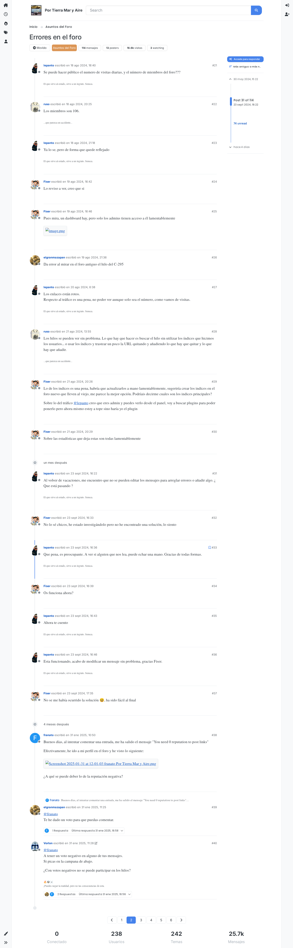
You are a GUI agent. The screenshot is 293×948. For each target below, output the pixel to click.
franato (49, 735)
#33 (214, 547)
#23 (214, 143)
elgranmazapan (54, 257)
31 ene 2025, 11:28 (81, 843)
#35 (214, 615)
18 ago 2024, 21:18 (83, 143)
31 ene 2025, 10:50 (82, 735)
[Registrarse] (287, 14)
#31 (214, 473)
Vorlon (48, 843)
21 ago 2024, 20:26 (80, 381)
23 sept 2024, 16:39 (80, 586)
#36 (214, 654)
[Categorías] (6, 5)
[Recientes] (6, 14)
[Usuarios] (6, 41)
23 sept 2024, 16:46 (84, 654)
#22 (214, 104)
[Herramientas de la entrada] (213, 92)
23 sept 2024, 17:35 (80, 693)
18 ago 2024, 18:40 (83, 65)
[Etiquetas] (6, 32)
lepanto (49, 65)
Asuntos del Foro (64, 47)
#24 (214, 181)
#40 (214, 843)
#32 (214, 517)
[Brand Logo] (36, 10)
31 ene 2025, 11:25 (94, 807)
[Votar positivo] (192, 92)
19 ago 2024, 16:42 (79, 181)
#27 (214, 287)
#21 (214, 65)
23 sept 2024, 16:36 (84, 547)
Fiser (47, 181)
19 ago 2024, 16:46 (79, 211)
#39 (214, 807)
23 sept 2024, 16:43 (84, 615)
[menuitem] (287, 5)
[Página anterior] (112, 920)
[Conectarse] (287, 5)
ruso (47, 104)
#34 (214, 586)
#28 (214, 331)
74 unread (240, 123)
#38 (214, 735)
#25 (214, 211)
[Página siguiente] (181, 920)
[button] (6, 933)
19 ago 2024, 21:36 (94, 257)
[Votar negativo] (205, 92)
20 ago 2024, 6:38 (83, 287)
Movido (41, 47)
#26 (214, 257)
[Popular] (6, 23)
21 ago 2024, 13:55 (78, 331)
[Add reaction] (184, 92)
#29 (214, 381)
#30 (214, 431)
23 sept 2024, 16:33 (80, 517)
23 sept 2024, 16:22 (84, 473)
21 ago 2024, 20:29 (80, 431)
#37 (214, 693)
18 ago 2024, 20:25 (79, 104)
